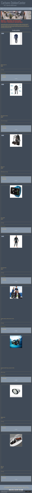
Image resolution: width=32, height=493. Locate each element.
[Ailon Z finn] (16, 449)
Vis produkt (16, 78)
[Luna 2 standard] (16, 200)
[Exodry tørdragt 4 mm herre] (16, 98)
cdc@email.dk (8, 487)
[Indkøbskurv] (30, 8)
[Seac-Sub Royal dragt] (16, 250)
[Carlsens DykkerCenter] (16, 3)
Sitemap (28, 487)
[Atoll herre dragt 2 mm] (16, 47)
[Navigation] (2, 8)
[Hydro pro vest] (16, 149)
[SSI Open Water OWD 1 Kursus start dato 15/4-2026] (16, 351)
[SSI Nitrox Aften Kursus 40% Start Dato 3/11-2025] (16, 301)
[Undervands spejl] (16, 400)
